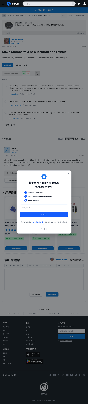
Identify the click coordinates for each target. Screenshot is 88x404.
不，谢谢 (44, 229)
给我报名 (44, 214)
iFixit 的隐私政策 (37, 222)
